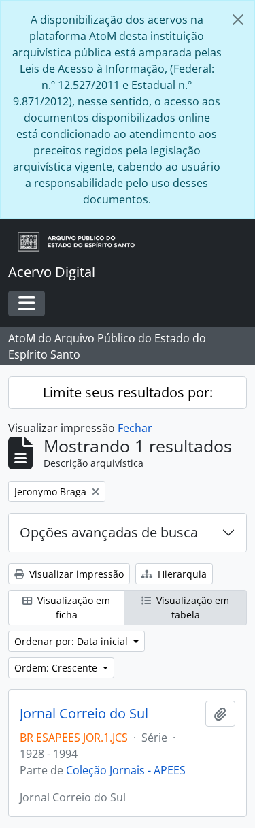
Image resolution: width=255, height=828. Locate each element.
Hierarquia (181, 573)
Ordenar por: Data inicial (72, 641)
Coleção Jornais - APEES (126, 770)
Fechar (135, 427)
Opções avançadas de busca (109, 532)
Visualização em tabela (191, 607)
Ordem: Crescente (57, 667)
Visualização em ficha (72, 607)
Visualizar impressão (75, 573)
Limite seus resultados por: (128, 392)
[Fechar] (238, 20)
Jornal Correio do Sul (84, 714)
